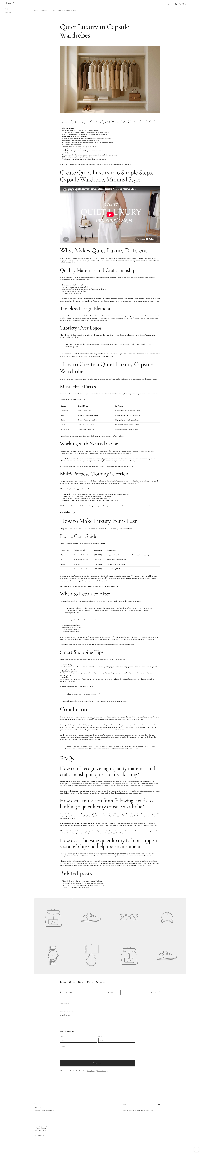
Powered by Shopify (40, 1130)
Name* (61, 1036)
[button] (14, 8)
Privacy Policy (90, 1070)
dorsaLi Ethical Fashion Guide (47, 10)
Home (35, 10)
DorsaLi (62, 394)
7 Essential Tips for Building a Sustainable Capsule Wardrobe (82, 881)
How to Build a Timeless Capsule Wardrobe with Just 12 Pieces (82, 883)
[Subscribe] (159, 1104)
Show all (110, 992)
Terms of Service (101, 1070)
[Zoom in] (53, 917)
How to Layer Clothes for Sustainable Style (75, 887)
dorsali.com (49, 1127)
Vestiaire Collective (66, 337)
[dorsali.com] (9, 3)
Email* (100, 1036)
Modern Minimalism (122, 481)
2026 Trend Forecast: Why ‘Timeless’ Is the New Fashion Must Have (84, 885)
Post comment (97, 1063)
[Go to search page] (176, 4)
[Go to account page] (180, 5)
